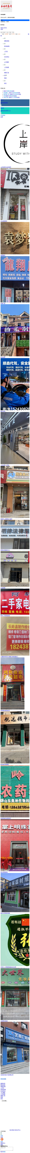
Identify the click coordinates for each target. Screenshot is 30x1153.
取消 (2, 1151)
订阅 (2, 1131)
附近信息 (3, 1085)
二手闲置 (3, 1094)
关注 (2, 20)
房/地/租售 (3, 1089)
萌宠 (2, 1097)
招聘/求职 (3, 1086)
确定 (4, 1151)
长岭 (2, 27)
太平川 (5, 27)
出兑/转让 (3, 1091)
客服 (4, 1131)
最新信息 (3, 1083)
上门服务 (3, 1092)
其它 (2, 1098)
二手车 (2, 1088)
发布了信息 (8, 91)
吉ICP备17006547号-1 (15, 1130)
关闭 (2, 29)
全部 (2, 116)
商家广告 (3, 1095)
